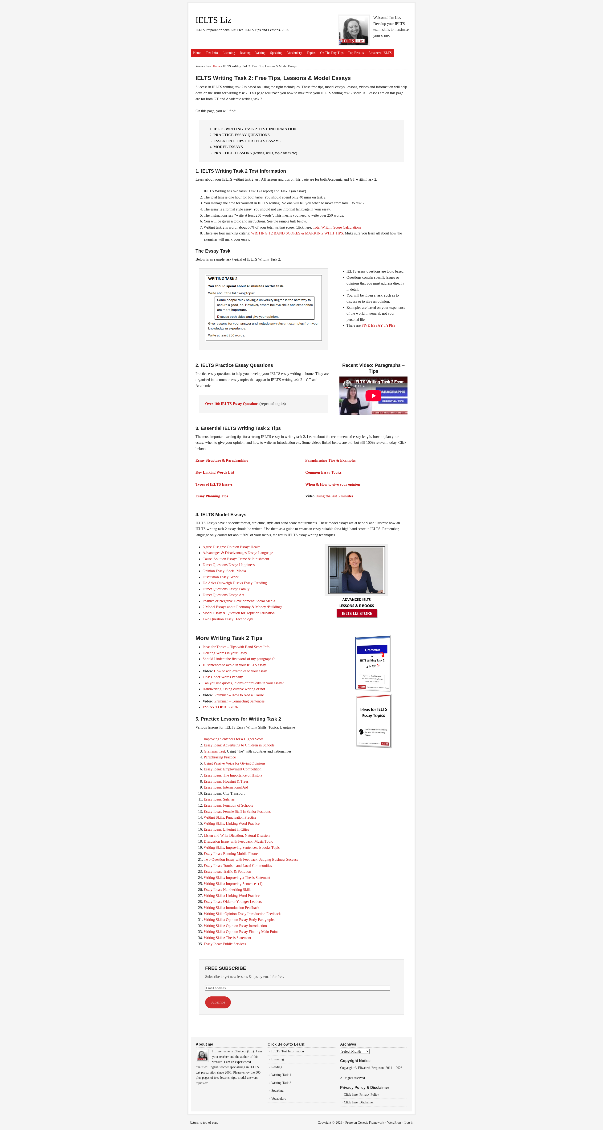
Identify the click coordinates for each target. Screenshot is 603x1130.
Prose (349, 1122)
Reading (245, 53)
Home (197, 53)
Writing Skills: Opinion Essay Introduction (235, 926)
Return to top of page (204, 1122)
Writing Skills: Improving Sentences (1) (233, 884)
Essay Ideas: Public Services (225, 944)
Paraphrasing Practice (220, 757)
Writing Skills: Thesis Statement (227, 938)
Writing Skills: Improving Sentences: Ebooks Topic (242, 847)
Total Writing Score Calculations (337, 227)
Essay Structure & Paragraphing (222, 460)
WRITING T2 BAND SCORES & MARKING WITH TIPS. (297, 233)
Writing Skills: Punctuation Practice (230, 817)
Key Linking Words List (215, 472)
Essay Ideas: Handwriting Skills (227, 890)
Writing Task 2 (281, 1083)
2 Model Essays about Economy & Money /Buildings (242, 607)
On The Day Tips (331, 53)
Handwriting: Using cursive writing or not (234, 689)
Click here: (351, 1094)
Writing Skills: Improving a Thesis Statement (237, 878)
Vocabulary (294, 53)
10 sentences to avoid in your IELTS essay (234, 665)
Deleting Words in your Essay (225, 653)
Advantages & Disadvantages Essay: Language (238, 553)
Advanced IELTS (380, 53)
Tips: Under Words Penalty (223, 677)
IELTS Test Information (287, 1051)
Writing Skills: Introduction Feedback (231, 908)
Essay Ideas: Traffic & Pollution (227, 871)
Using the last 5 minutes (334, 496)
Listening (229, 53)
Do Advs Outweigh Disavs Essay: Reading (235, 583)
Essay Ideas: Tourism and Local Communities (238, 866)
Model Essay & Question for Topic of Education (239, 613)
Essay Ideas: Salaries (219, 799)
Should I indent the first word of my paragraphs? (239, 659)
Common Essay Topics (323, 472)
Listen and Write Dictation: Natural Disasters (237, 835)
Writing (260, 53)
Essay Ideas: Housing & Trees (226, 781)
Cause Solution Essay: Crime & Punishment (236, 559)
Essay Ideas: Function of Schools (228, 805)
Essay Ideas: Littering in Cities (226, 829)
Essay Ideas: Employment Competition (232, 769)
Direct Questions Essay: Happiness (229, 565)
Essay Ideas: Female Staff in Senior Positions (237, 811)
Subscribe (218, 1002)
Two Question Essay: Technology (228, 619)
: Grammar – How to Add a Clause (238, 695)
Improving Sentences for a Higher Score (234, 739)
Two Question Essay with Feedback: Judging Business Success (251, 859)
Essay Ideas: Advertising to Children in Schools (239, 745)
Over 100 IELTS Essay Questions (232, 404)
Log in (408, 1122)
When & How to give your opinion (332, 484)
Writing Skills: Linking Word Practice (232, 823)
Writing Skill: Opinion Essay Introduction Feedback (242, 914)
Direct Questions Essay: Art (223, 595)
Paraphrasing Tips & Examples (330, 460)
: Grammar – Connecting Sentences (238, 701)
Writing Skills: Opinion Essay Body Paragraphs (239, 920)
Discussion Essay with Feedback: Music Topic (238, 841)
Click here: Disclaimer (359, 1102)
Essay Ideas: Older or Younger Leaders (233, 902)
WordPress (394, 1122)
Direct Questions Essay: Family (226, 589)
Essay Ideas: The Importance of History (233, 775)
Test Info (212, 53)
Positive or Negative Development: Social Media (239, 601)
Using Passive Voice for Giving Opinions (234, 763)
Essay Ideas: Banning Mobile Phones (231, 854)
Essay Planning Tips (212, 496)
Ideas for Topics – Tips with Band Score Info (236, 647)
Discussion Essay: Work (221, 577)
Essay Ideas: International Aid (226, 787)
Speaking (276, 53)
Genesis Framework (371, 1122)
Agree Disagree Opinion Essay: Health (232, 547)
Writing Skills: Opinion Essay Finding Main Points (241, 932)
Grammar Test (214, 751)
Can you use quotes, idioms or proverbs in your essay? (243, 683)
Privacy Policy (369, 1094)
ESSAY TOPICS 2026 (220, 707)
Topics (311, 53)
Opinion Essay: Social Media (224, 571)
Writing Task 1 (281, 1075)
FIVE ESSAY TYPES (378, 325)
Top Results (356, 53)
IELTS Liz (213, 20)
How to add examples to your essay (240, 671)
